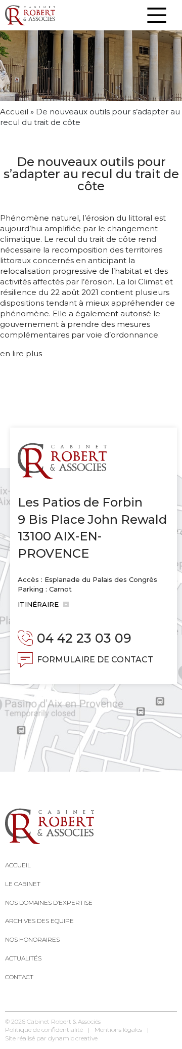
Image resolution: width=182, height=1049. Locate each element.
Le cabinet (22, 884)
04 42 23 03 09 (84, 638)
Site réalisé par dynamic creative (51, 1038)
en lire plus (21, 353)
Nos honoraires (32, 939)
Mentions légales (118, 1029)
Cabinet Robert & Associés (64, 1021)
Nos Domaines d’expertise (49, 902)
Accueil (14, 111)
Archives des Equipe (39, 921)
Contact (19, 977)
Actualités (23, 958)
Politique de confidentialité (44, 1029)
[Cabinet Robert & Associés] (30, 15)
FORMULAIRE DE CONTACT (95, 659)
